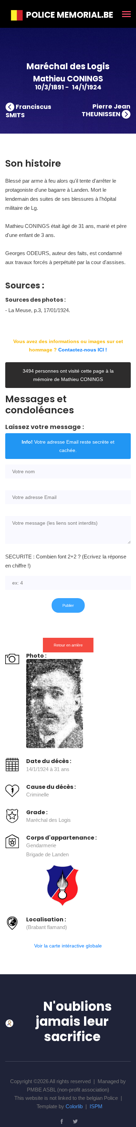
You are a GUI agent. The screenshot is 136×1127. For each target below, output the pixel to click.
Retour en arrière (68, 645)
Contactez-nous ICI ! (82, 349)
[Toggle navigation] (126, 14)
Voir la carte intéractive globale (68, 946)
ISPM (96, 1106)
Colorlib (74, 1106)
